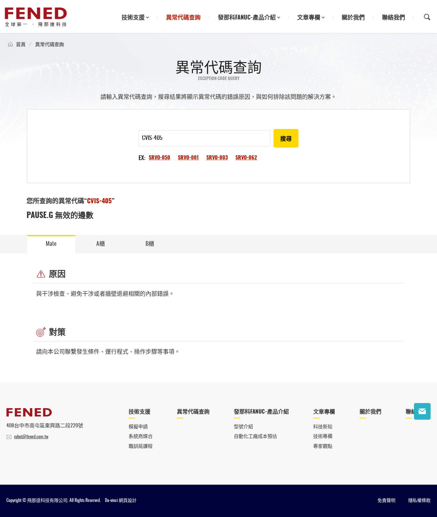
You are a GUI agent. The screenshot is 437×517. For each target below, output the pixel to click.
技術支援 (133, 18)
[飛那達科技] (36, 17)
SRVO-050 (159, 157)
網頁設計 (128, 500)
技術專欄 (322, 436)
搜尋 (286, 139)
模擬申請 (138, 426)
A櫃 (100, 244)
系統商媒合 (141, 436)
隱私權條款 (419, 500)
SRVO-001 (188, 157)
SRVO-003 (217, 157)
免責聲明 (386, 500)
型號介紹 (243, 426)
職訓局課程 (141, 446)
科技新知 (322, 426)
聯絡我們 (393, 18)
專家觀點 (322, 446)
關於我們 (353, 18)
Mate (51, 244)
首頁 (21, 44)
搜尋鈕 (427, 17)
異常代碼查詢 (183, 18)
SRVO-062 (246, 157)
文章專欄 (308, 18)
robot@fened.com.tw (31, 437)
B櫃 (150, 244)
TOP (422, 431)
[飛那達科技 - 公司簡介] (29, 414)
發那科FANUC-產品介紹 (247, 18)
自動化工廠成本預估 (255, 436)
